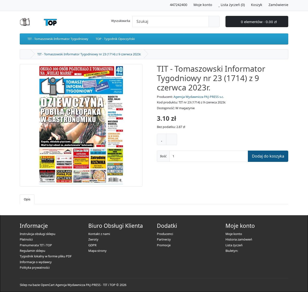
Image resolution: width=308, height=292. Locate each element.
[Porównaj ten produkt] (171, 139)
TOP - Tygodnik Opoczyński (115, 39)
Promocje (164, 245)
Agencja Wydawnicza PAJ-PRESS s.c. (198, 97)
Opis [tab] (27, 199)
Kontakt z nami (99, 234)
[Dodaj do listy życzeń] (161, 139)
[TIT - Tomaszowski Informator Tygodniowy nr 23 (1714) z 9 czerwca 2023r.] (81, 127)
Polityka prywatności (35, 267)
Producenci (165, 234)
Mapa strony (97, 250)
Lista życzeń (234, 245)
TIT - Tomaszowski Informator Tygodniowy (57, 39)
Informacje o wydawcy (36, 262)
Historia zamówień (238, 239)
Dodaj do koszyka (268, 156)
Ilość (163, 156)
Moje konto (233, 234)
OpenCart (48, 285)
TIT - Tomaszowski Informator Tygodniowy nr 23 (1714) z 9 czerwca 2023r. (89, 54)
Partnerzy (164, 239)
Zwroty (93, 239)
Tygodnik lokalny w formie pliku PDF (46, 256)
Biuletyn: (231, 250)
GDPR (92, 245)
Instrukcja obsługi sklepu (37, 234)
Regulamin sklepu (32, 250)
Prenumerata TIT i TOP (36, 245)
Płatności (26, 239)
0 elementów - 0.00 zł (258, 21)
